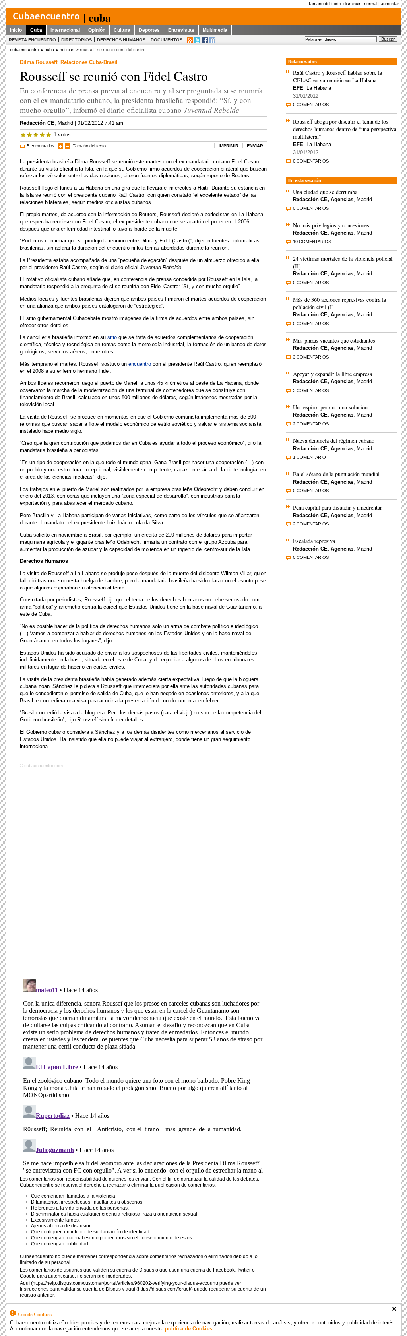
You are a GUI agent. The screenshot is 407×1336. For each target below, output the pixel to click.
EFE (298, 88)
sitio (112, 337)
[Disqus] (143, 872)
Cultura (122, 30)
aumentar (390, 3)
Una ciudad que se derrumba (325, 192)
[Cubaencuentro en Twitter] (197, 40)
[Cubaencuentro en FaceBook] (205, 40)
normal (370, 3)
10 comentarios (312, 241)
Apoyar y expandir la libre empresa (332, 374)
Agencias (342, 199)
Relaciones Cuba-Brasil (89, 62)
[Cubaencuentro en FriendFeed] (212, 40)
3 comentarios (311, 357)
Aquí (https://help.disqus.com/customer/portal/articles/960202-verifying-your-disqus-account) (119, 1283)
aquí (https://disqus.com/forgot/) (159, 1289)
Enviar (255, 145)
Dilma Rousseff (38, 62)
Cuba (36, 30)
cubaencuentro (24, 49)
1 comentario (309, 457)
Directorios (76, 39)
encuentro (139, 364)
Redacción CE (37, 123)
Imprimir (228, 145)
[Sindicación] (190, 40)
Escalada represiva (314, 541)
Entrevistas (181, 30)
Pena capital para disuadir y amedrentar (337, 507)
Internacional (65, 30)
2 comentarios (311, 423)
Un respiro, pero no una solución (330, 407)
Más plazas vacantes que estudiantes (334, 340)
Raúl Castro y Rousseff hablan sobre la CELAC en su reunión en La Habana (337, 76)
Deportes (149, 30)
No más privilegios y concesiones (331, 225)
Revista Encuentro (32, 39)
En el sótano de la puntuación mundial (336, 474)
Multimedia (215, 30)
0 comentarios (311, 104)
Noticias (67, 49)
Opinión (96, 30)
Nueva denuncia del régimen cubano (333, 440)
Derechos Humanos (121, 39)
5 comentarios (40, 145)
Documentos (166, 39)
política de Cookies (188, 1329)
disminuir (351, 3)
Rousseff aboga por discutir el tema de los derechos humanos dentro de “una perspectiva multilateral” (344, 129)
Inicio (16, 30)
